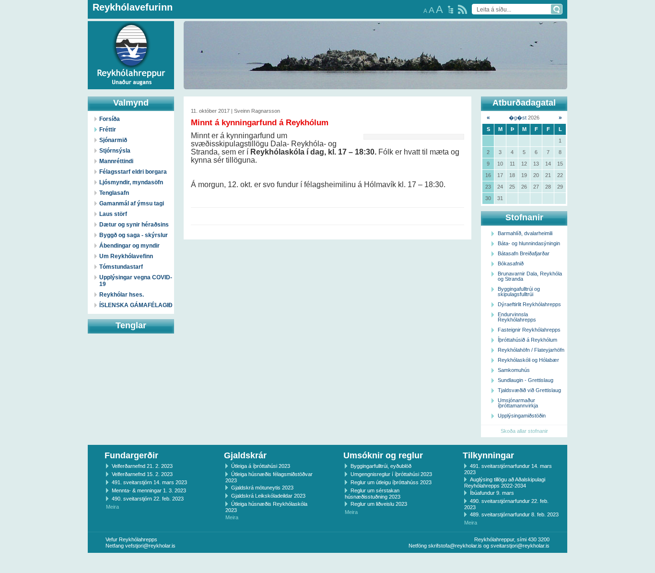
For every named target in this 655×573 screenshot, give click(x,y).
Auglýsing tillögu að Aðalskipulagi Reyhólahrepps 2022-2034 (504, 483)
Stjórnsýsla (114, 150)
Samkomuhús (514, 370)
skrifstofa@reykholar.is (455, 546)
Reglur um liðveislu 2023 (379, 504)
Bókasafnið (511, 263)
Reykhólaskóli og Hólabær (528, 360)
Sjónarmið (113, 140)
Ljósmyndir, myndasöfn (131, 182)
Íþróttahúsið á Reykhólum (527, 340)
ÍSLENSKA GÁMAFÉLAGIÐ (136, 305)
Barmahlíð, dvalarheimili (525, 233)
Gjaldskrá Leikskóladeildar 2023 (268, 496)
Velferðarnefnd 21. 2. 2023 (142, 466)
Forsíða (109, 119)
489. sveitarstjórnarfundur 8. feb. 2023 (514, 514)
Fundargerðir (131, 455)
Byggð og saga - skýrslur (133, 235)
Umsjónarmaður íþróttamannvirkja (518, 402)
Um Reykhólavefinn (126, 256)
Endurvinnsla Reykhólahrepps (517, 316)
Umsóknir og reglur (383, 455)
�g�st (517, 117)
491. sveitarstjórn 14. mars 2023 (149, 482)
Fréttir (107, 129)
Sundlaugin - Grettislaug (525, 380)
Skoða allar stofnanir (524, 431)
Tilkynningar (488, 455)
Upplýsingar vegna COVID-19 (135, 280)
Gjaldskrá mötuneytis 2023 (262, 487)
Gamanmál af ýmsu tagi (131, 203)
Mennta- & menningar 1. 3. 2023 (149, 490)
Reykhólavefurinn (133, 7)
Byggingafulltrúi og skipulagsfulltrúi (519, 291)
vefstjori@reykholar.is (150, 546)
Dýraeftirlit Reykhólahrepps (529, 304)
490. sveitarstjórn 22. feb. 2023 (148, 498)
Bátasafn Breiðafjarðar (524, 253)
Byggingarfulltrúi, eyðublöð (381, 466)
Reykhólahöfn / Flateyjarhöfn (531, 350)
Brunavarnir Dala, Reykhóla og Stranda (530, 276)
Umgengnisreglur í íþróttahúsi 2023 (391, 474)
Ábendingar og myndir (129, 245)
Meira (112, 507)
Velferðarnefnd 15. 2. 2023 (142, 474)
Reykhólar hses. (121, 294)
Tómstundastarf (121, 266)
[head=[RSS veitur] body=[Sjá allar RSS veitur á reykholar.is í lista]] (462, 9)
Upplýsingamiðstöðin (522, 415)
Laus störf (113, 214)
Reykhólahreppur (42, 47)
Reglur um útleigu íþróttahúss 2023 (391, 482)
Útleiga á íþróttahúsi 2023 (260, 466)
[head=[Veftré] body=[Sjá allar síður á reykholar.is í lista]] (450, 9)
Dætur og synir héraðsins (134, 224)
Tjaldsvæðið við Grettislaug (529, 390)
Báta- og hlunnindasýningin (529, 243)
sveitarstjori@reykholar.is (520, 546)
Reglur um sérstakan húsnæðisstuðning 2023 (372, 494)
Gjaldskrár (245, 455)
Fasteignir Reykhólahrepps (529, 330)
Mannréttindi (116, 161)
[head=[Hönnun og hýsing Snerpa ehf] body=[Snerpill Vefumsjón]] (327, 563)
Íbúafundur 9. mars (492, 493)
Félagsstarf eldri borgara (133, 171)
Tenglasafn (114, 193)
